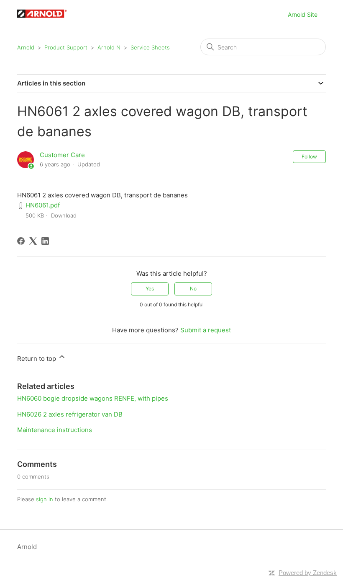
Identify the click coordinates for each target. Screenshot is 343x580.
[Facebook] (21, 241)
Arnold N (108, 47)
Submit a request (205, 330)
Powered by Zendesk (308, 572)
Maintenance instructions (54, 430)
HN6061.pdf (43, 205)
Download (64, 215)
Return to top (37, 358)
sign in (44, 499)
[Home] (46, 19)
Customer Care (62, 155)
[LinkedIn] (45, 241)
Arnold (25, 47)
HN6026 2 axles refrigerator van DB (70, 414)
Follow (309, 156)
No (193, 288)
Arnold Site (302, 14)
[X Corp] (33, 241)
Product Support (65, 47)
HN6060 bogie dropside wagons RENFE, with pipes (92, 398)
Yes (150, 288)
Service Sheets (150, 47)
